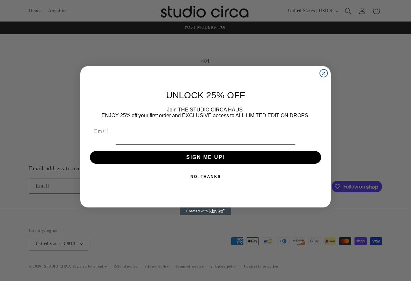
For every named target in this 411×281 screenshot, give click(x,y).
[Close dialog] (324, 73)
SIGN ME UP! (205, 157)
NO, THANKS (205, 176)
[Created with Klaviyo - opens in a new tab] (205, 211)
